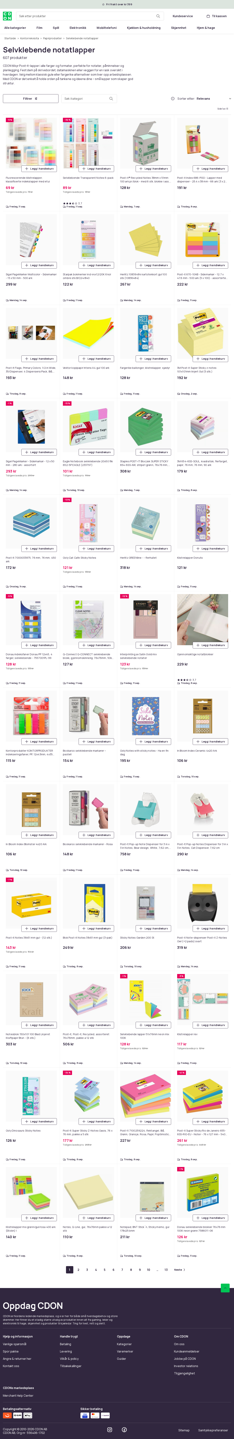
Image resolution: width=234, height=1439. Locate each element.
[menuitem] (15, 27)
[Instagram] (110, 1429)
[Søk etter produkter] (158, 16)
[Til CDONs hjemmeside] (7, 16)
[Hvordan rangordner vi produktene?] (172, 98)
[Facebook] (124, 1429)
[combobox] (90, 16)
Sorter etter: (186, 99)
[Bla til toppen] (225, 1288)
